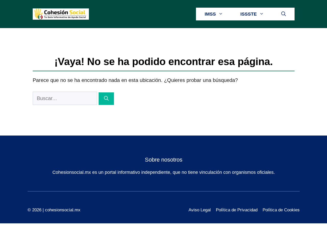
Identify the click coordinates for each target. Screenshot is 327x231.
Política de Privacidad (237, 210)
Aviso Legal (200, 210)
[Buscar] (106, 98)
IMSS (210, 14)
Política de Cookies (281, 210)
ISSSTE (248, 14)
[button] (284, 14)
